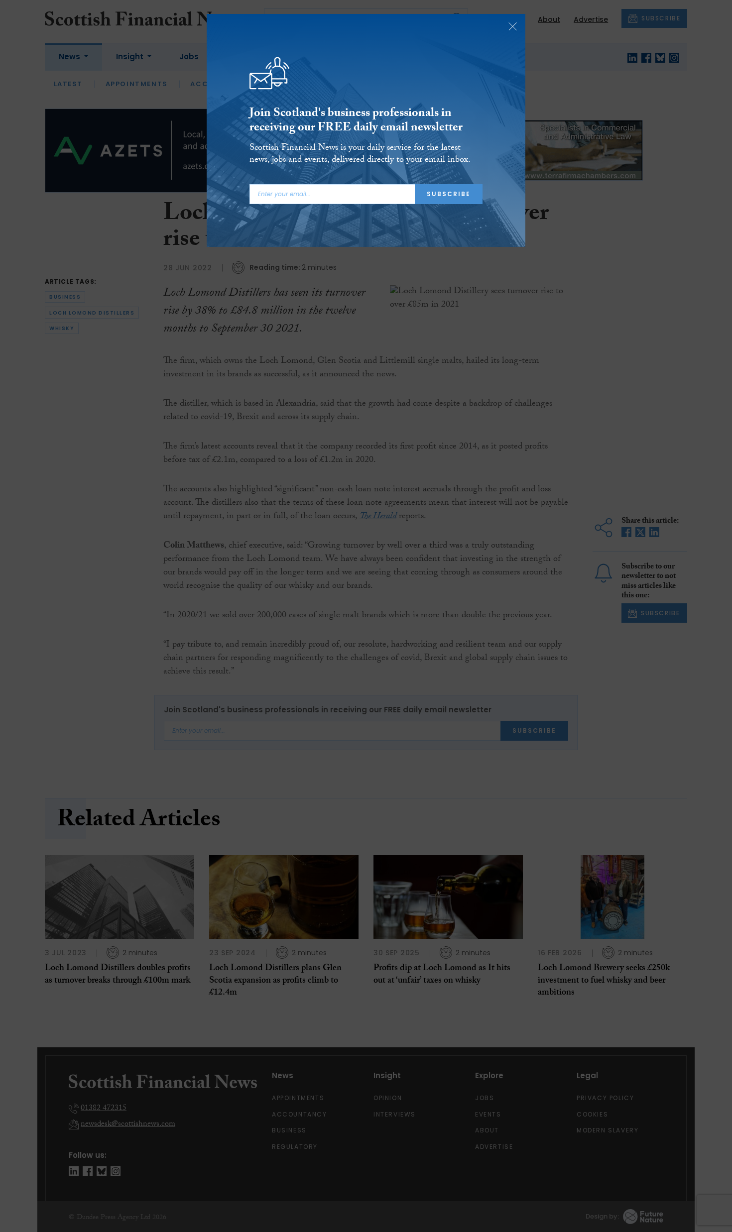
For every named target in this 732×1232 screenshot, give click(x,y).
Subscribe (449, 194)
